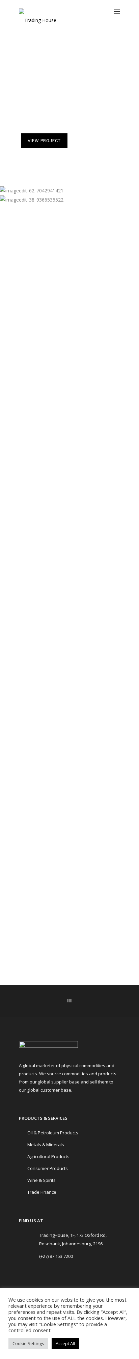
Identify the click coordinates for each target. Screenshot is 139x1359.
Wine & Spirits (41, 1180)
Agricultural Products (48, 1156)
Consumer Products (47, 1168)
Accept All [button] (65, 1343)
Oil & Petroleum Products (52, 1133)
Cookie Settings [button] (28, 1343)
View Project (44, 140)
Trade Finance (41, 1192)
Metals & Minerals (45, 1144)
